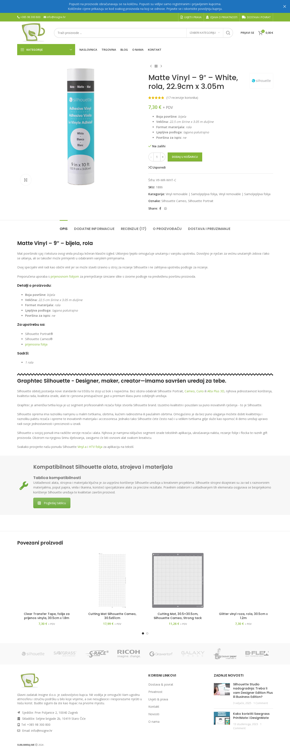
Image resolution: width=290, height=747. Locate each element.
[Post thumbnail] (222, 693)
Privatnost (155, 692)
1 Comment (260, 703)
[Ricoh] (129, 654)
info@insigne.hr (56, 17)
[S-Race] (97, 654)
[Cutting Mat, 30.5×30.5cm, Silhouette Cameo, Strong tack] (178, 580)
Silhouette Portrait (200, 201)
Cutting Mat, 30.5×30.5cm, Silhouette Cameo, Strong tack (178, 616)
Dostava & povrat (160, 684)
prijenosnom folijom (65, 276)
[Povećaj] (25, 180)
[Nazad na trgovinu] (156, 66)
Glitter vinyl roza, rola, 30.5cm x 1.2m (243, 616)
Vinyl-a (82, 447)
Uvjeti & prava (158, 699)
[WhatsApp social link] (165, 208)
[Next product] (161, 66)
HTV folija (95, 447)
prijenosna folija (36, 344)
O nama (153, 722)
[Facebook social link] (160, 208)
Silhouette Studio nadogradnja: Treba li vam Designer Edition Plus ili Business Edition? (253, 690)
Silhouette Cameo (173, 201)
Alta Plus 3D (215, 391)
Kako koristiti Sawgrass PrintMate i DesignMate (251, 716)
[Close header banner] (284, 6)
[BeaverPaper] (225, 654)
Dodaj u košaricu (185, 157)
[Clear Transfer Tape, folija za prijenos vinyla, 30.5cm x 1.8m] (46, 580)
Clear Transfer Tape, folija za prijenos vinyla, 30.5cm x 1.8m (47, 616)
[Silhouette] (33, 654)
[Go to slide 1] (143, 633)
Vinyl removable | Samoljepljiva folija (191, 194)
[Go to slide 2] (147, 633)
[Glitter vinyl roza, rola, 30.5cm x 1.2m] (243, 580)
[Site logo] (33, 32)
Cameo (190, 391)
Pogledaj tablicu (55, 503)
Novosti (153, 714)
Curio (200, 391)
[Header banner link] (145, 6)
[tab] (64, 226)
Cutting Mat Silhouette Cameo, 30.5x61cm (112, 616)
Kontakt (153, 706)
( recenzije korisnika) (182, 98)
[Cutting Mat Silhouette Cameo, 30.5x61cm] (112, 580)
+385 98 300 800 (30, 17)
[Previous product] (150, 66)
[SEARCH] (228, 33)
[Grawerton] (161, 654)
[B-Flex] (257, 654)
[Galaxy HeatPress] (193, 654)
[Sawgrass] (65, 654)
